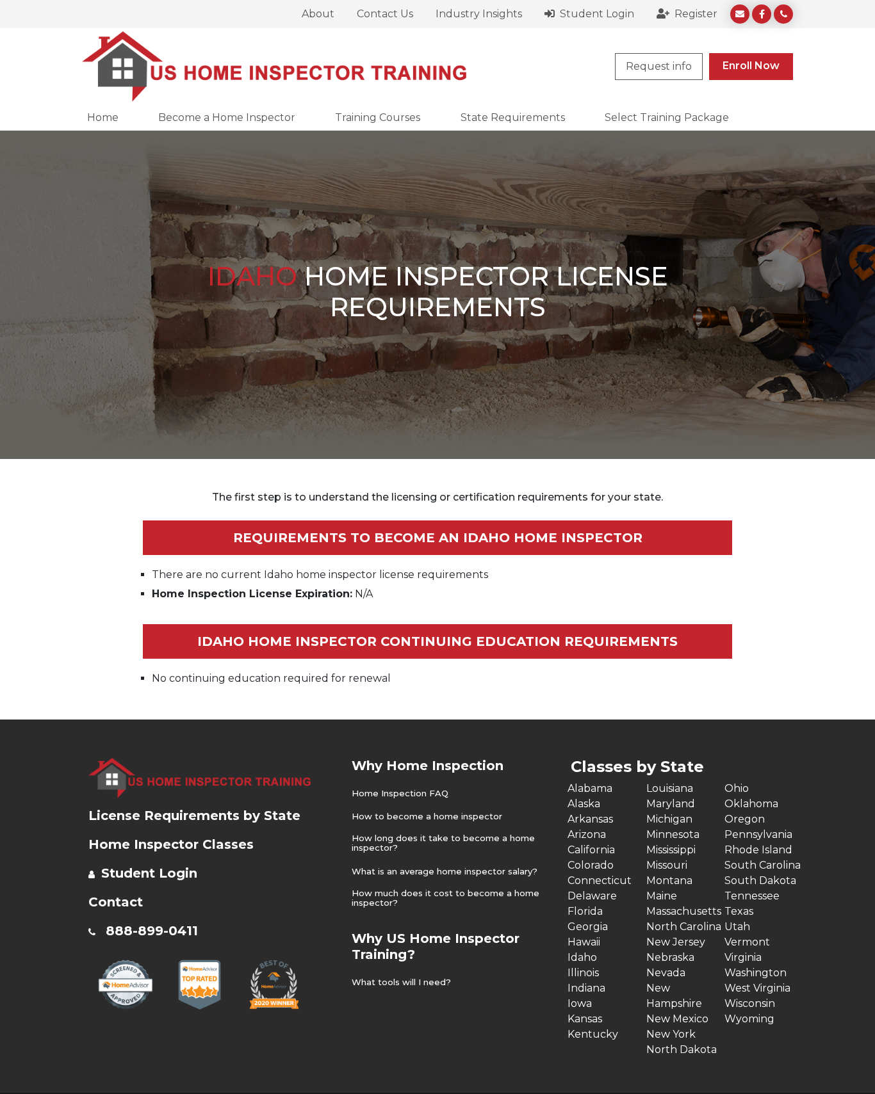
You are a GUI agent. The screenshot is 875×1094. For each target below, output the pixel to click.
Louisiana (669, 788)
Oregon (744, 819)
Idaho (582, 957)
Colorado (591, 865)
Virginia (743, 957)
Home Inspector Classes (171, 844)
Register (694, 14)
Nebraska (670, 957)
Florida (585, 911)
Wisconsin (749, 1003)
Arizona (587, 834)
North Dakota (681, 1049)
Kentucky (593, 1034)
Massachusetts (683, 911)
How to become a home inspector (427, 816)
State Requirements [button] (513, 117)
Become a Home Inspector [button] (226, 117)
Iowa (580, 1003)
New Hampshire (674, 996)
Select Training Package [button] (667, 117)
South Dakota (760, 880)
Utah (737, 927)
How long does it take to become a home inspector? (443, 843)
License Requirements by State (194, 815)
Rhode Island (758, 850)
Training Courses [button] (377, 117)
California (591, 850)
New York (671, 1034)
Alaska (584, 804)
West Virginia (757, 988)
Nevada (665, 973)
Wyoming (749, 1019)
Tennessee (752, 896)
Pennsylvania (758, 834)
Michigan (669, 819)
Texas (738, 911)
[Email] (739, 14)
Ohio (736, 788)
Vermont (747, 942)
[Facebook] (761, 14)
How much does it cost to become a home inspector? (445, 898)
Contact (115, 902)
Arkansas (590, 819)
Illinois (583, 973)
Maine (661, 896)
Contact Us (385, 14)
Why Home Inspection (427, 765)
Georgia (588, 927)
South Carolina (762, 865)
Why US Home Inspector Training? (435, 946)
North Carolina (683, 927)
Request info (659, 66)
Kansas (585, 1019)
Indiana (586, 988)
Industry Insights (479, 14)
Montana (669, 880)
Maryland (670, 804)
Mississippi (671, 850)
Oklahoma (751, 804)
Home (103, 117)
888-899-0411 (152, 930)
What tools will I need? (401, 982)
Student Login (595, 14)
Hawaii (584, 942)
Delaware (592, 896)
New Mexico (677, 1019)
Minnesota (672, 834)
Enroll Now (751, 66)
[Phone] (783, 14)
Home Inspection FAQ (400, 793)
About (318, 14)
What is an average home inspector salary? (444, 871)
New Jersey (675, 942)
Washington (755, 973)
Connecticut (600, 880)
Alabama (590, 788)
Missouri (666, 865)
